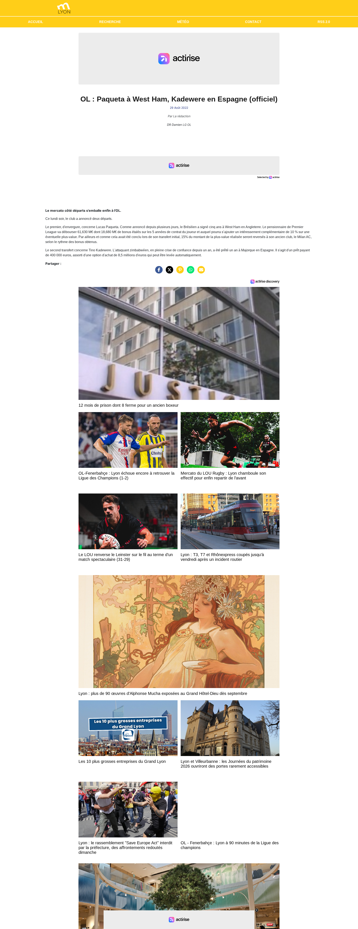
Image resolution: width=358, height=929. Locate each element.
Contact (253, 22)
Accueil (35, 22)
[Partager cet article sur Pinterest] (179, 272)
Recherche (110, 22)
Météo (183, 22)
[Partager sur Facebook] (158, 272)
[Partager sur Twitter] (168, 272)
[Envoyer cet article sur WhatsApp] (189, 272)
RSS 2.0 (324, 22)
